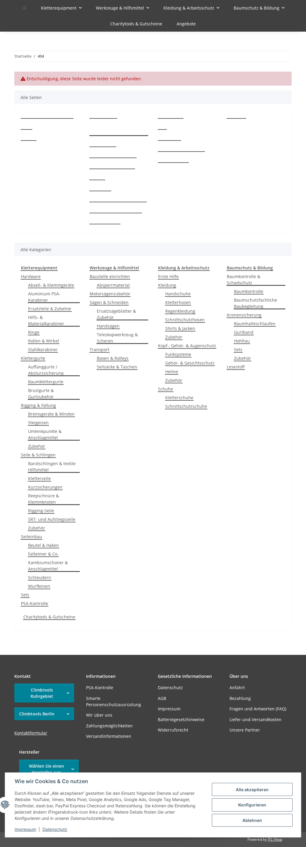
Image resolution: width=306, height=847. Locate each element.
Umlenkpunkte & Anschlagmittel (45, 434)
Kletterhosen (178, 302)
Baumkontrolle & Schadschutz (243, 280)
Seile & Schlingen (38, 455)
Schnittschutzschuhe (186, 406)
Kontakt (28, 138)
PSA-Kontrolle (103, 115)
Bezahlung (100, 188)
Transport (99, 349)
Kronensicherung (244, 315)
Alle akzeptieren (252, 789)
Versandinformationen (112, 166)
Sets (25, 595)
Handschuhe (178, 294)
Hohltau (242, 341)
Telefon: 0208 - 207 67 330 (47, 115)
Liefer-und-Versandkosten (116, 210)
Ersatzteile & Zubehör (49, 308)
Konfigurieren (252, 804)
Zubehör (36, 446)
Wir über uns (103, 144)
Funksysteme (178, 354)
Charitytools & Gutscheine (49, 617)
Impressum (25, 829)
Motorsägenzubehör (110, 294)
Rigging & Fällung (38, 405)
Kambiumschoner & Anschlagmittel (48, 566)
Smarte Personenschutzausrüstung (117, 130)
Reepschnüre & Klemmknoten (43, 499)
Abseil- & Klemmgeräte (51, 285)
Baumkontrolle (248, 291)
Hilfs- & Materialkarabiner (46, 320)
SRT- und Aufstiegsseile (51, 519)
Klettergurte (33, 358)
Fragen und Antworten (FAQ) (118, 199)
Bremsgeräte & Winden (51, 414)
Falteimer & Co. (43, 554)
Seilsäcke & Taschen (117, 367)
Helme (171, 371)
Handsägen (108, 326)
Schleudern (39, 577)
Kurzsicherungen (45, 487)
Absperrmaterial (113, 285)
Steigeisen (38, 422)
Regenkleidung (180, 311)
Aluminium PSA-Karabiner (44, 297)
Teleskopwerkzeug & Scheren (117, 338)
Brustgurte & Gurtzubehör (41, 393)
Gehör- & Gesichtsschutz (190, 363)
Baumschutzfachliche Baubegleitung (255, 303)
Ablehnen (252, 820)
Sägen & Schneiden (109, 302)
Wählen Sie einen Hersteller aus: (46, 769)
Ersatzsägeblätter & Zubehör (116, 314)
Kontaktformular (30, 733)
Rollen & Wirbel (43, 341)
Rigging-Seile (41, 510)
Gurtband (243, 332)
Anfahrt (97, 177)
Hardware (31, 276)
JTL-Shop (275, 839)
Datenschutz (54, 829)
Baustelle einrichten (110, 276)
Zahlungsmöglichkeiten (113, 155)
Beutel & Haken (43, 545)
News (26, 126)
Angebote (186, 24)
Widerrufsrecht (173, 160)
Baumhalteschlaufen (255, 323)
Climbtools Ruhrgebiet (41, 693)
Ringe (33, 332)
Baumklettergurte (45, 382)
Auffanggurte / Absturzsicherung (46, 370)
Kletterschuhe (179, 397)
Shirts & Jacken (180, 328)
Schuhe (165, 389)
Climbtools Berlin (36, 714)
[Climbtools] (24, 8)
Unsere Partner (105, 221)
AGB (162, 126)
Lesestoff (236, 367)
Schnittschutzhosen (185, 320)
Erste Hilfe (168, 276)
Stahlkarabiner (43, 349)
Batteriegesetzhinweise (181, 149)
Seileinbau (31, 536)
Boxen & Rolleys (112, 358)
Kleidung (167, 285)
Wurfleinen (39, 586)
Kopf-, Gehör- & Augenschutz (187, 345)
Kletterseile (39, 478)
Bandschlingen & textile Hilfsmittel (52, 467)
